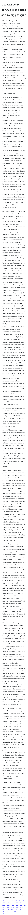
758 (13, 905)
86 (7, 911)
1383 (4, 913)
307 (3, 907)
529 (11, 911)
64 (24, 905)
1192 (8, 905)
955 (17, 905)
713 (24, 901)
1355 (21, 907)
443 (8, 903)
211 (21, 905)
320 (3, 909)
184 (20, 901)
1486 (8, 901)
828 (17, 907)
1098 (12, 907)
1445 (8, 909)
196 (12, 903)
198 (3, 911)
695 (15, 911)
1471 (4, 903)
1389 (8, 907)
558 (22, 911)
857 (3, 901)
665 (16, 909)
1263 (17, 903)
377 (20, 909)
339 (16, 901)
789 (21, 903)
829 (12, 909)
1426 (4, 905)
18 (12, 901)
